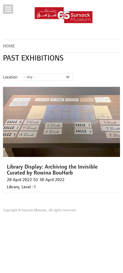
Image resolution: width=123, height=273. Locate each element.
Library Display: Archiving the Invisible (52, 167)
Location (10, 77)
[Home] (64, 14)
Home (9, 46)
